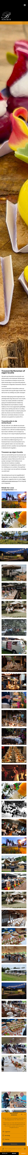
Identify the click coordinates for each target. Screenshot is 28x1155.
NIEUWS (14, 1153)
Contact (23, 1153)
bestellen (4, 1153)
